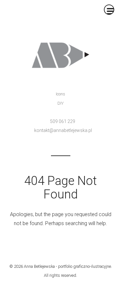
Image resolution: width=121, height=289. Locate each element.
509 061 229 (62, 121)
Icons (60, 94)
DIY (60, 103)
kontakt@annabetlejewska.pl (63, 130)
